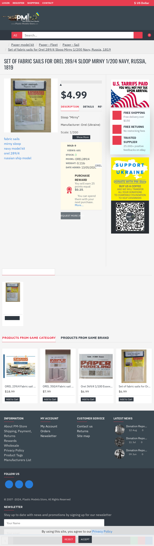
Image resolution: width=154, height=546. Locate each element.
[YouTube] (29, 484)
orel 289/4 (12, 153)
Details (88, 106)
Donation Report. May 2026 (136, 450)
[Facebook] (9, 484)
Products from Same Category (29, 338)
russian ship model (17, 158)
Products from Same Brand (85, 338)
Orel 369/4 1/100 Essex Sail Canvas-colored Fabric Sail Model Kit (97, 386)
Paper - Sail (71, 45)
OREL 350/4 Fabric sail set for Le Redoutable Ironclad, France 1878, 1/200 (59, 386)
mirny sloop (12, 144)
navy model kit (14, 148)
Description (70, 106)
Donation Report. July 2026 (136, 426)
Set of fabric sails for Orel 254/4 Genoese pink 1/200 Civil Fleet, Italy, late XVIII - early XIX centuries (135, 386)
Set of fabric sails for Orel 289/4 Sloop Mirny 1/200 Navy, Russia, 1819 (59, 49)
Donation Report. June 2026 (136, 438)
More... (79, 205)
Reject (69, 539)
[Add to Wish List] (7, 322)
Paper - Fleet (48, 45)
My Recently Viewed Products (28, 271)
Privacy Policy (102, 531)
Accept (85, 539)
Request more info (70, 215)
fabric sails (12, 139)
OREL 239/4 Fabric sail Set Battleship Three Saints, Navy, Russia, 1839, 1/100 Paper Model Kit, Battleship (21, 386)
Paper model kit (22, 45)
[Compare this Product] (12, 322)
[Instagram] (19, 484)
